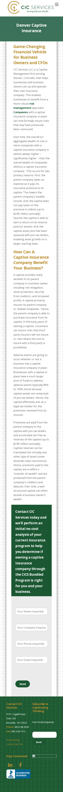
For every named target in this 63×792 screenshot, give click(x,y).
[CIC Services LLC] (31, 12)
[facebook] (21, 764)
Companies (20, 112)
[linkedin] (10, 764)
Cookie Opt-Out (14, 744)
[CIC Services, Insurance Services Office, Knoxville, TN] (18, 775)
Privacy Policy (13, 739)
